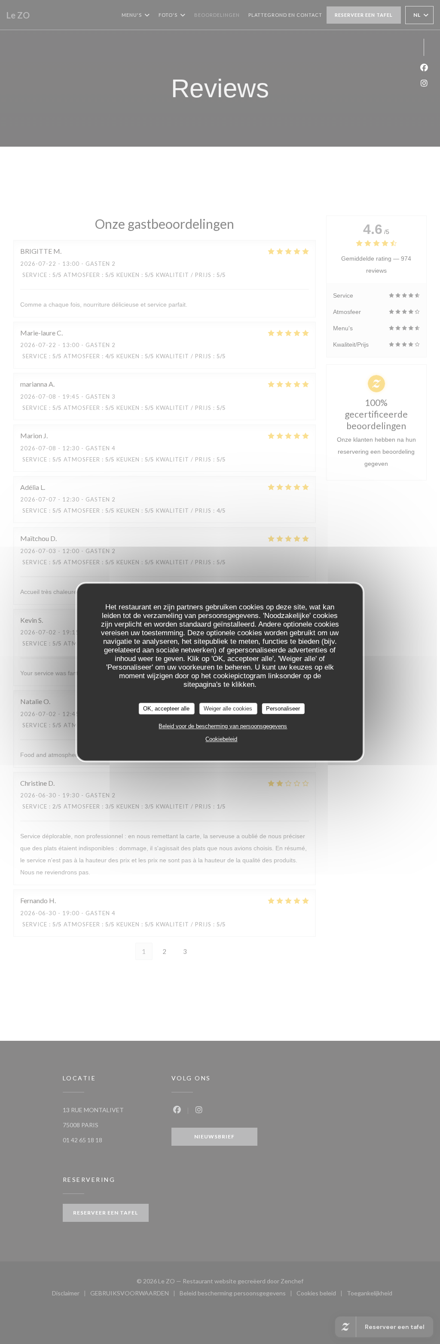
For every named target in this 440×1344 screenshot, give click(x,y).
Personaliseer (283, 708)
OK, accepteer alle (166, 708)
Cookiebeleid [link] (221, 739)
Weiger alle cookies (228, 708)
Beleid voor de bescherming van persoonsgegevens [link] (223, 726)
